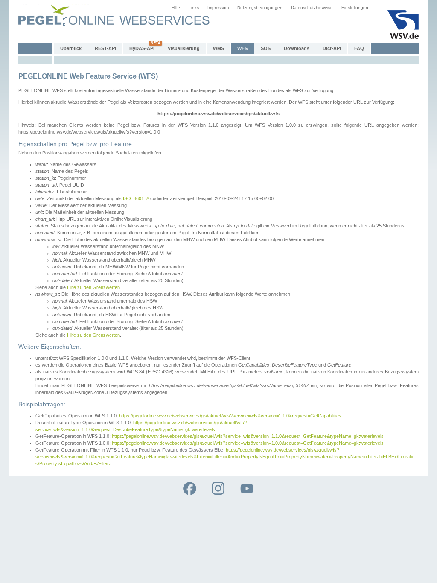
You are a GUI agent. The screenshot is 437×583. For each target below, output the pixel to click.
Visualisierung (184, 48)
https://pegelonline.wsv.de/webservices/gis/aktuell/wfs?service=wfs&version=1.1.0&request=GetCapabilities (230, 415)
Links (194, 7)
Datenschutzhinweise (312, 7)
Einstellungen (354, 7)
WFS (242, 48)
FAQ (359, 48)
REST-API (105, 48)
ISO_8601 (136, 198)
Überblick (71, 48)
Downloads (296, 48)
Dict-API (332, 48)
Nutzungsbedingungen (260, 7)
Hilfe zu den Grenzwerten (93, 287)
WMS (218, 48)
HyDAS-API (141, 48)
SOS (266, 48)
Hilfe (176, 7)
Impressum (218, 7)
